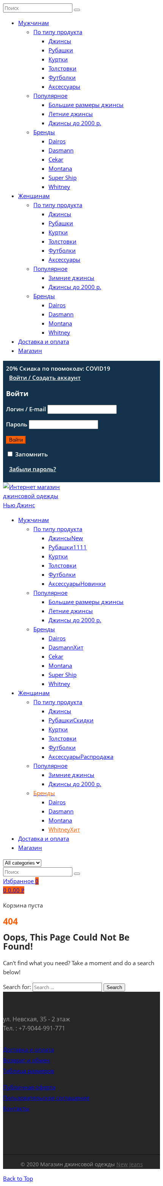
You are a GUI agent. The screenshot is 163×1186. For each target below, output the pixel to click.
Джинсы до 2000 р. (75, 123)
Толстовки (63, 68)
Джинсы (60, 41)
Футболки (62, 77)
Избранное (21, 881)
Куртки (58, 59)
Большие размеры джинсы (86, 105)
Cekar (56, 159)
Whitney (59, 186)
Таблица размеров (28, 1070)
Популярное (50, 95)
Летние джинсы (71, 114)
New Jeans (129, 1164)
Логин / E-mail (26, 409)
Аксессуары (64, 86)
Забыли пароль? (32, 469)
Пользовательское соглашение (46, 1097)
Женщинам (34, 196)
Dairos (57, 141)
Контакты (16, 1108)
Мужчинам (33, 23)
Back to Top (18, 1178)
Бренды (44, 132)
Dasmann (61, 150)
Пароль (16, 424)
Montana (60, 168)
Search (114, 987)
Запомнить (31, 454)
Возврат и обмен (26, 1060)
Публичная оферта (29, 1087)
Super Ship (63, 177)
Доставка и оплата (43, 341)
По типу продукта (57, 32)
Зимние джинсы (71, 278)
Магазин (30, 350)
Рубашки (61, 50)
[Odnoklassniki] (87, 1131)
